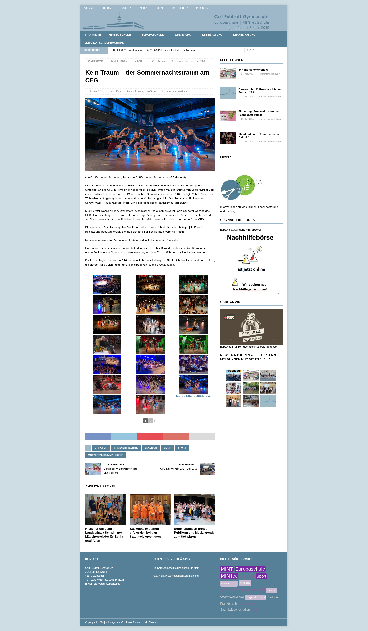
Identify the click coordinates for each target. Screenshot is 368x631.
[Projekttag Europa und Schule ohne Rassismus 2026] (251, 401)
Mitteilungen (231, 60)
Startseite (92, 34)
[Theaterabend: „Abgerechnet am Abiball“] (228, 138)
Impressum (202, 8)
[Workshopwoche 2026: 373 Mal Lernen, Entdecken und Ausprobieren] (234, 388)
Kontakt (160, 8)
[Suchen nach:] (263, 50)
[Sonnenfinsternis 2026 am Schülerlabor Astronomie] (234, 375)
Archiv (130, 91)
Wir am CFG (183, 34)
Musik (167, 447)
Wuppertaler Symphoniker (106, 455)
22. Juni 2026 (247, 96)
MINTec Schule (120, 34)
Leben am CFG (212, 34)
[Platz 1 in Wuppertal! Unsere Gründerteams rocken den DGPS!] (234, 401)
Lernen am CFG (244, 34)
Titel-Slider (150, 91)
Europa (247, 576)
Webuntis (89, 8)
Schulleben (118, 61)
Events (139, 91)
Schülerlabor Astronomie (242, 590)
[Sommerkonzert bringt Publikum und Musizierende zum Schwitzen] (194, 509)
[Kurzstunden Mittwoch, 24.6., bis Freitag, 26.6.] (228, 93)
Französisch (228, 603)
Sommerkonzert (229, 583)
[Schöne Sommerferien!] (228, 73)
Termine (107, 8)
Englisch (151, 447)
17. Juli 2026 (247, 74)
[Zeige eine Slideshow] (193, 396)
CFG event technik (126, 447)
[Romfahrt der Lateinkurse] (268, 375)
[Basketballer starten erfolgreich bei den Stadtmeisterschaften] (150, 509)
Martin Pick (114, 91)
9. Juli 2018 (96, 91)
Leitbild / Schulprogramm (105, 42)
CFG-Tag (271, 590)
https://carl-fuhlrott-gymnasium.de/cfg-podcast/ (248, 346)
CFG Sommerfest (247, 604)
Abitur (254, 610)
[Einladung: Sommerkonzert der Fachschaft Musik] (228, 115)
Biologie (273, 597)
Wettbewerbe (232, 597)
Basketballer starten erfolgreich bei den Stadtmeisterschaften (145, 532)
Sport (182, 447)
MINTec (229, 576)
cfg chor (101, 447)
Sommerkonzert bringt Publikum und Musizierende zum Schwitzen (194, 532)
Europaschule (153, 34)
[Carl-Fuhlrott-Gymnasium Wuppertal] (176, 28)
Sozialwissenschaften (235, 609)
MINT (227, 569)
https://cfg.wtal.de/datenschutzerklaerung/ (176, 575)
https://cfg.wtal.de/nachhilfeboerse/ (241, 229)
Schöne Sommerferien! (253, 69)
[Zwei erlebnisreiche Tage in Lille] (251, 388)
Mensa (143, 8)
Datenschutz (180, 8)
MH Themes (151, 622)
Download (126, 8)
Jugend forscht (256, 597)
